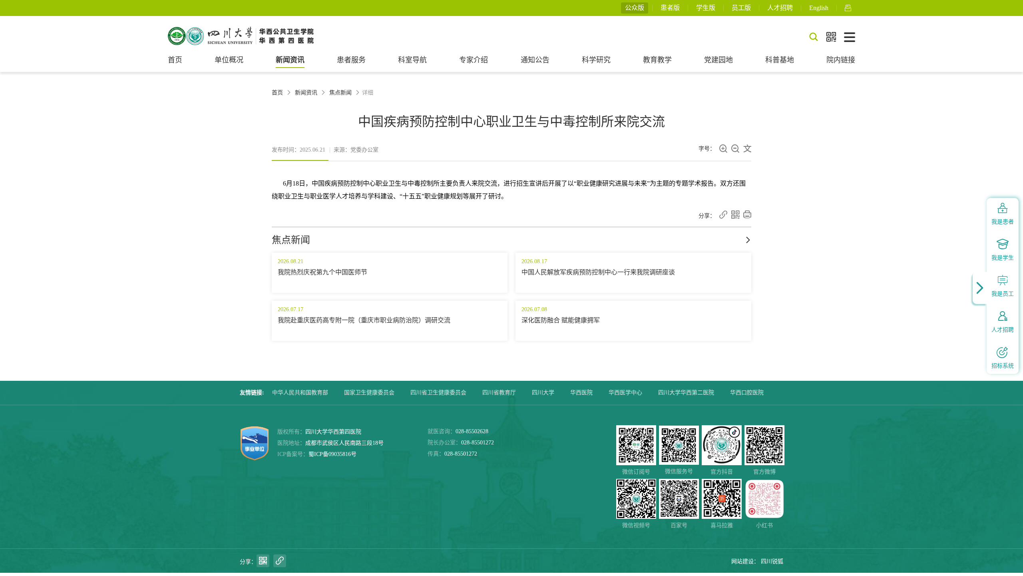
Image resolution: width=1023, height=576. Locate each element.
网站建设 (742, 561)
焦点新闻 (340, 93)
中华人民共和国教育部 (300, 393)
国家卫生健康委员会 (369, 393)
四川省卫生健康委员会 (438, 393)
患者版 (670, 7)
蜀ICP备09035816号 (332, 454)
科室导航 (412, 60)
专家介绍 (473, 60)
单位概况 (229, 60)
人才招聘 (780, 7)
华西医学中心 (625, 393)
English (818, 7)
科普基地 (779, 60)
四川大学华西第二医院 (686, 393)
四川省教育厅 (499, 393)
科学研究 (596, 60)
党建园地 (718, 60)
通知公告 (535, 60)
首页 (175, 60)
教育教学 (657, 60)
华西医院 (581, 393)
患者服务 (351, 60)
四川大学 (543, 393)
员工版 (741, 7)
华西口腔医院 (747, 393)
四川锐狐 (772, 561)
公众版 (634, 7)
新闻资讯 (290, 60)
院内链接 (840, 60)
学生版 (705, 7)
